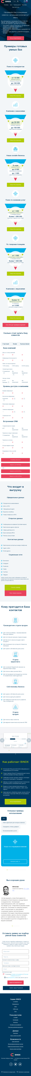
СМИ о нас (15, 1009)
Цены (15, 1006)
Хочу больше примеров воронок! (15, 325)
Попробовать (15, 459)
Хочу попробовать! (15, 38)
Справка (15, 1017)
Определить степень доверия (11, 826)
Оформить (15, 464)
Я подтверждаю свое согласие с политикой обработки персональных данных (3, 974)
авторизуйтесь (11, 977)
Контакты (15, 1022)
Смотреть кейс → (15, 861)
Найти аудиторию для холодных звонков (14, 822)
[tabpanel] (15, 740)
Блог (15, 1011)
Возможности (15, 1004)
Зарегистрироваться (15, 982)
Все (4, 818)
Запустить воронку (15, 95)
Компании (15, 1033)
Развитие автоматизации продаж (15, 1046)
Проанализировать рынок (10, 830)
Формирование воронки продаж (15, 1044)
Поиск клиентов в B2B (15, 1035)
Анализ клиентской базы (15, 1049)
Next (29, 740)
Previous (2, 740)
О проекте (15, 1001)
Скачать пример (15, 587)
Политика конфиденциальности (15, 1027)
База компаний (15, 1041)
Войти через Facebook (16, 988)
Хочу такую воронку (15, 593)
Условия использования (17, 974)
